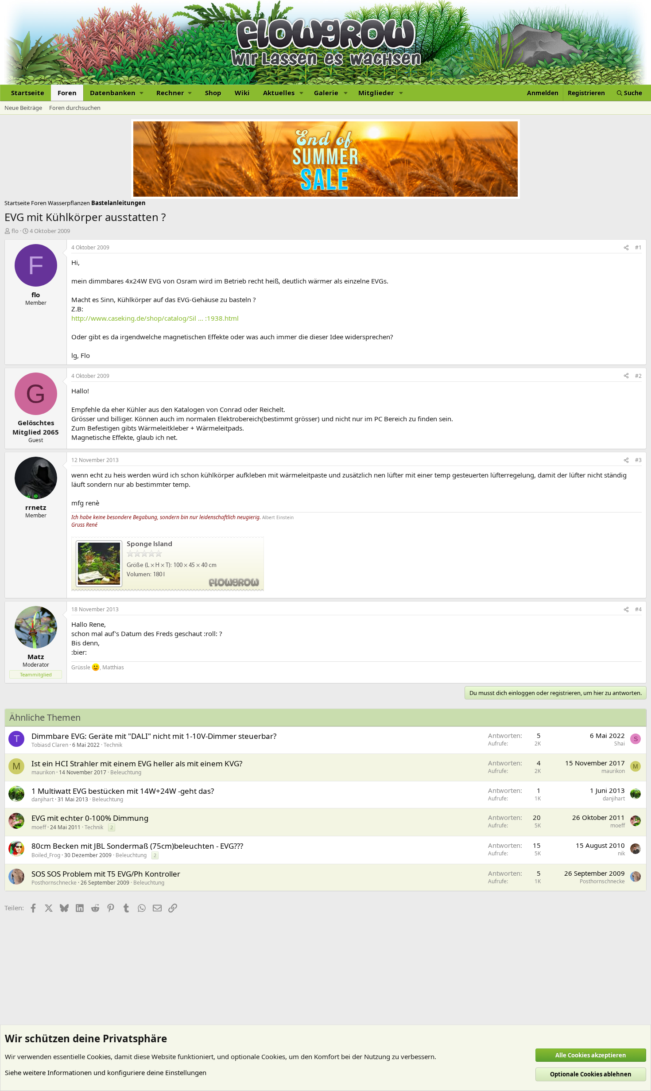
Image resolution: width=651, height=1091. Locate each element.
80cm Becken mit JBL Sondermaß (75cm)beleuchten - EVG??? (137, 846)
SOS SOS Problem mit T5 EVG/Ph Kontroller (105, 874)
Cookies (99, 1056)
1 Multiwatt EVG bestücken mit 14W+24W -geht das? (122, 791)
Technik (113, 745)
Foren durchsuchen (75, 108)
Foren (67, 92)
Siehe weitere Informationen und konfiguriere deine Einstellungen (105, 1072)
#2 (638, 376)
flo (15, 231)
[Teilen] (626, 248)
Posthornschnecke (54, 882)
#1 (638, 247)
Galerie (326, 92)
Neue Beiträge (23, 108)
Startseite (27, 92)
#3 (638, 460)
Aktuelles (278, 92)
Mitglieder (376, 92)
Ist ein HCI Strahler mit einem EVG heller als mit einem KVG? (136, 763)
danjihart (42, 799)
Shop (213, 92)
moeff (38, 827)
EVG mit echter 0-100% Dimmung (89, 818)
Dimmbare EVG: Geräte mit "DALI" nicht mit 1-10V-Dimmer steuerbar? (153, 736)
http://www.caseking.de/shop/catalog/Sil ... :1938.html (155, 318)
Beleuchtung (125, 772)
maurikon (43, 772)
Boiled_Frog (45, 855)
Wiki (242, 92)
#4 (638, 609)
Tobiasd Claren (49, 745)
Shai (619, 743)
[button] (116, 93)
